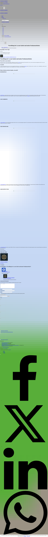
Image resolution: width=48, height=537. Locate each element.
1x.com (19, 62)
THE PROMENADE (3, 184)
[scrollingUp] (0, 354)
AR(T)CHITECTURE (3, 247)
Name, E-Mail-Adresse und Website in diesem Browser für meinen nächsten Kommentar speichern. (13, 293)
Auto (4, 8)
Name (1, 289)
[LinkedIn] (25, 490)
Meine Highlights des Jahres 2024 (6, 344)
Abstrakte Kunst (6, 47)
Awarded (25, 66)
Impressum (4, 18)
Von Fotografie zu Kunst (5, 343)
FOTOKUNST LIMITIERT (10, 277)
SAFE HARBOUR (2, 122)
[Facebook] (25, 400)
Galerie (3, 17)
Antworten (9, 278)
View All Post (2, 263)
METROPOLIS (2, 95)
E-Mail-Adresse (2, 290)
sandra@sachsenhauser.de (8, 36)
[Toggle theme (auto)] (3, 41)
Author (4, 352)
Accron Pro (9, 349)
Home (2, 47)
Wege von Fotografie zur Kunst (5, 342)
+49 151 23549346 (5, 2)
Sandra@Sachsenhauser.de (6, 347)
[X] (25, 446)
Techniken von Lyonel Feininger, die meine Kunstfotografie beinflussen (10, 345)
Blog (2, 16)
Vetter (6, 271)
